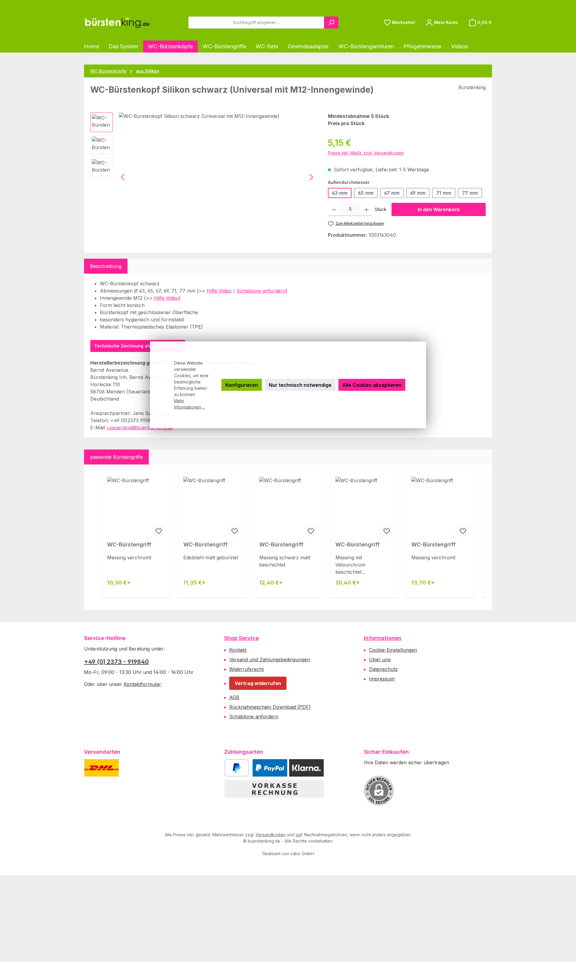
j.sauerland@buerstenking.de (140, 428)
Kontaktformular (142, 684)
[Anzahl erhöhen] (366, 209)
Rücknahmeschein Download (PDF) (270, 707)
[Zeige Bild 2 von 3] (147, 235)
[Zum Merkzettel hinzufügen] (159, 531)
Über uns (380, 660)
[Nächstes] (311, 177)
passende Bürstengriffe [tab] (116, 457)
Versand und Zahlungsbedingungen (269, 660)
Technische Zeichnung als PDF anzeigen (137, 345)
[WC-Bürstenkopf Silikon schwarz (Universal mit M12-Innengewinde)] (217, 177)
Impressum (381, 679)
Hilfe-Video (219, 291)
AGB (234, 697)
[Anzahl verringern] (334, 209)
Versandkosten (271, 834)
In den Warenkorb (439, 209)
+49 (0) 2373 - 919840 (116, 661)
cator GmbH (302, 853)
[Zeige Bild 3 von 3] (161, 235)
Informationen (382, 638)
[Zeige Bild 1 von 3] (134, 235)
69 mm (417, 193)
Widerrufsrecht (246, 669)
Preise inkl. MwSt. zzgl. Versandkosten (366, 152)
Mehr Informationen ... (189, 404)
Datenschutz (383, 669)
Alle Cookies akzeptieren (371, 385)
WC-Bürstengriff (129, 544)
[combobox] (256, 23)
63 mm (339, 193)
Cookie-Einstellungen (393, 650)
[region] (203, 177)
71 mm (443, 193)
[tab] (106, 266)
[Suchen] (331, 23)
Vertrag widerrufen (258, 683)
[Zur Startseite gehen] (117, 23)
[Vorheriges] (123, 177)
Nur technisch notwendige (300, 385)
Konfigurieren (241, 385)
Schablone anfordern (261, 291)
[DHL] (101, 768)
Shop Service (241, 638)
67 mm (392, 193)
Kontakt (238, 650)
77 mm (470, 193)
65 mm (366, 193)
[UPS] (131, 768)
